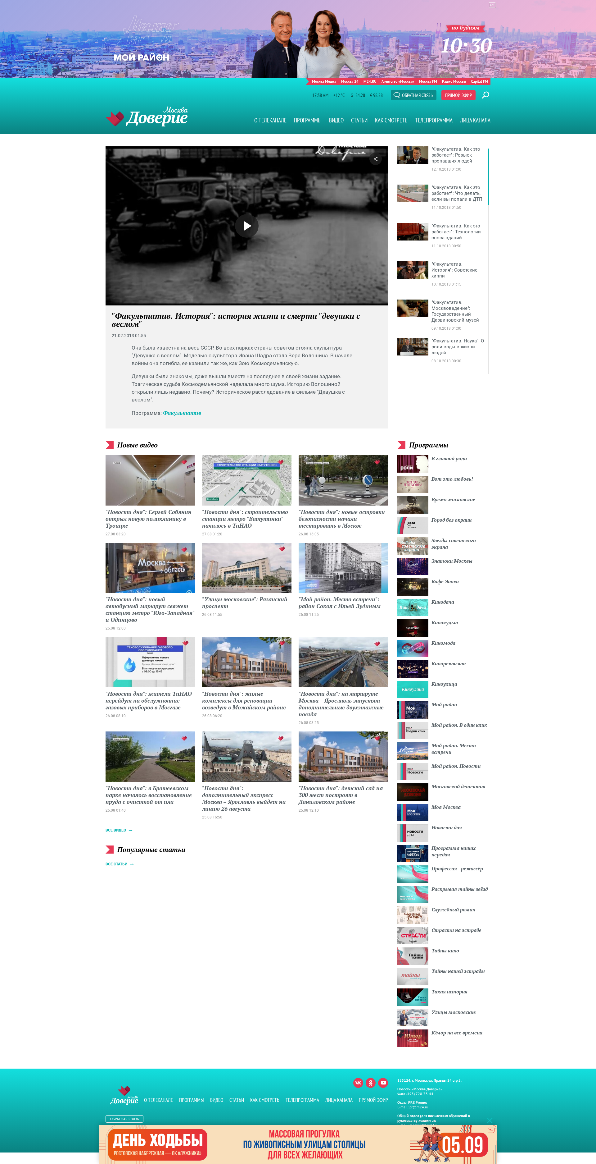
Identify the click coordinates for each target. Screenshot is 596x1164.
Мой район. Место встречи (453, 748)
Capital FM (479, 81)
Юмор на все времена (456, 1032)
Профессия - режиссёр (457, 868)
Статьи (359, 120)
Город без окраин (451, 519)
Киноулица (444, 684)
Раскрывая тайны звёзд (459, 889)
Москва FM (428, 81)
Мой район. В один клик (459, 725)
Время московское (453, 499)
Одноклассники (371, 1083)
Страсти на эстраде (456, 930)
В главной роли (449, 458)
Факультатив (182, 412)
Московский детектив (458, 786)
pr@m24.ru (418, 1107)
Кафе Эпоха (445, 581)
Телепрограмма (434, 120)
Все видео (116, 830)
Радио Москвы (454, 81)
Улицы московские (453, 1012)
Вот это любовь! (452, 478)
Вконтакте (358, 1083)
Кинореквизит (448, 663)
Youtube (383, 1083)
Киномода (443, 642)
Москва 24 (350, 81)
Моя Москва (446, 807)
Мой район (444, 704)
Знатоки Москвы (451, 560)
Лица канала (475, 120)
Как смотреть (391, 120)
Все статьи (116, 864)
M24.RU (370, 81)
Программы (308, 120)
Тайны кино (445, 950)
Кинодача (442, 601)
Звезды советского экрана (453, 543)
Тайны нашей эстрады (458, 971)
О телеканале (270, 120)
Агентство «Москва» (398, 81)
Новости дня (446, 827)
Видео (336, 120)
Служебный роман (453, 909)
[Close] (490, 1120)
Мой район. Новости (456, 766)
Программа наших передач (453, 851)
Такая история (449, 991)
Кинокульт (444, 622)
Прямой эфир (458, 95)
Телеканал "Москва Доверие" (147, 116)
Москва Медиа (324, 81)
